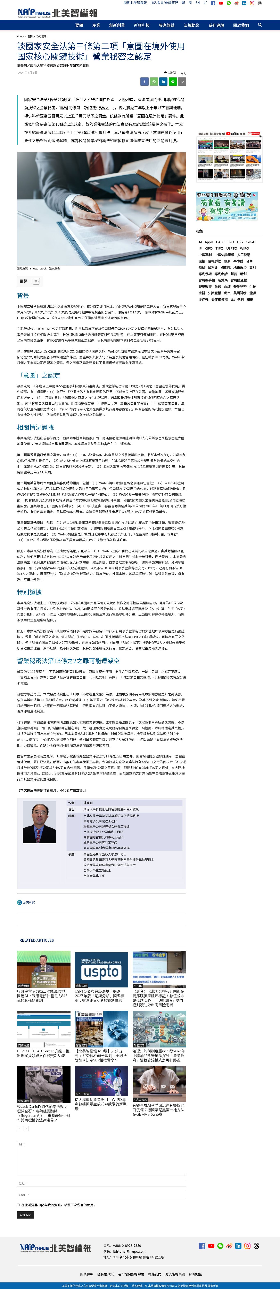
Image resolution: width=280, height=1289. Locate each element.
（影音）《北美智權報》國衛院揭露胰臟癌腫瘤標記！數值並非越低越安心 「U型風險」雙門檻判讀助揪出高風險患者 (158, 998)
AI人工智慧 (82, 1094)
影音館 (138, 985)
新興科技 (142, 25)
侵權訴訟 (23, 1101)
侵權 (202, 261)
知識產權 (214, 293)
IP (200, 248)
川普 (234, 274)
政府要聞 (23, 985)
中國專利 (205, 255)
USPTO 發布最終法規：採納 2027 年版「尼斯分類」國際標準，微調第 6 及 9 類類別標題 (99, 995)
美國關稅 (240, 293)
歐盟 (218, 286)
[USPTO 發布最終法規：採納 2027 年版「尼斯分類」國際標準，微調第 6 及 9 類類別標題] (101, 969)
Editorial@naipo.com (129, 1251)
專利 (252, 267)
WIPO (244, 248)
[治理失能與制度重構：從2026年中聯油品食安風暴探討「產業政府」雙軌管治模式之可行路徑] (159, 1029)
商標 (202, 267)
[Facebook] (144, 81)
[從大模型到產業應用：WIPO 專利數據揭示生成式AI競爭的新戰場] (101, 1081)
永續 (227, 286)
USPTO (231, 248)
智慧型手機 (207, 280)
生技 (252, 286)
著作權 (203, 299)
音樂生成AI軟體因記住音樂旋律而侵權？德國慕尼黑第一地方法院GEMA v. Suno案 (158, 1109)
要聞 (79, 25)
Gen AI (250, 242)
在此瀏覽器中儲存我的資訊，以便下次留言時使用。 (59, 1204)
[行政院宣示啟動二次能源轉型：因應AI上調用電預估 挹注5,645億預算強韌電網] (44, 969)
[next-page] (26, 1128)
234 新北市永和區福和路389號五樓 (138, 1256)
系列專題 (216, 25)
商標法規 (81, 985)
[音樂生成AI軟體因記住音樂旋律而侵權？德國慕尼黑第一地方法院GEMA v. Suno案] (159, 1084)
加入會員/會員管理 (164, 2)
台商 (249, 261)
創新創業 (117, 25)
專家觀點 (166, 25)
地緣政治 (240, 267)
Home (20, 36)
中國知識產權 (224, 255)
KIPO (209, 248)
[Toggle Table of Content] (34, 281)
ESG (240, 242)
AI (200, 242)
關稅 (250, 299)
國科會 (213, 267)
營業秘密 (240, 286)
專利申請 (221, 274)
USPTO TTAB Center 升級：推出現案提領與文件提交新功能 (43, 1053)
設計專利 (237, 299)
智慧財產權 (239, 280)
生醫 (202, 293)
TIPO (219, 248)
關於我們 (241, 25)
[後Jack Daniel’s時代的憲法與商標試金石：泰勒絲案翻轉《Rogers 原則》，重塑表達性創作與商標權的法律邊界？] (44, 1084)
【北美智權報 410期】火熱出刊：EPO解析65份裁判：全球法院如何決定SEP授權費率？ (101, 1055)
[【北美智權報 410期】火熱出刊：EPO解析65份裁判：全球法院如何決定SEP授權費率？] (101, 1029)
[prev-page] (19, 1128)
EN (198, 2)
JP (205, 2)
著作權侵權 (219, 299)
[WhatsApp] (154, 81)
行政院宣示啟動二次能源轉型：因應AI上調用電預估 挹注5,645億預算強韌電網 (43, 995)
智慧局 (223, 280)
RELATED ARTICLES (36, 940)
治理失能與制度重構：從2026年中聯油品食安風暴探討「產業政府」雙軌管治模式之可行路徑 (159, 1055)
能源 (252, 293)
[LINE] (173, 81)
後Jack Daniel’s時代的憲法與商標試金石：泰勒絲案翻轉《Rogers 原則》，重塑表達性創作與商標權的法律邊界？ (43, 1113)
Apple (209, 242)
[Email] (182, 81)
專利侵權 (205, 274)
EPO (231, 242)
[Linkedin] (163, 81)
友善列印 (29, 902)
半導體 (238, 261)
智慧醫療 (205, 286)
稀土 (227, 293)
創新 (227, 261)
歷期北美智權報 (135, 2)
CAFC (220, 242)
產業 (96, 25)
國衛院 (226, 267)
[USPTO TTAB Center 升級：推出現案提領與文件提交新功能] (44, 1029)
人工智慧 (243, 255)
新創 (243, 274)
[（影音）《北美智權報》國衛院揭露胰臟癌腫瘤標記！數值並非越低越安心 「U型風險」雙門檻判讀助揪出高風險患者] (159, 969)
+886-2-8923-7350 (127, 1245)
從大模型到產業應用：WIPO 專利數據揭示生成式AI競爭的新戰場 (100, 1104)
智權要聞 (81, 1045)
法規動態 (191, 25)
